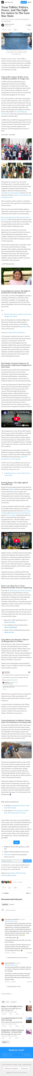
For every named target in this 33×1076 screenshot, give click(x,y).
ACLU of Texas (10, 515)
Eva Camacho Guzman (11, 919)
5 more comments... (6, 993)
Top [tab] (3, 1002)
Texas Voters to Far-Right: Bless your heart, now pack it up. (11, 1009)
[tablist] (8, 904)
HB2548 (11, 489)
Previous (6, 893)
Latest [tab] (7, 1002)
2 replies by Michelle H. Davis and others (17, 957)
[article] (16, 1010)
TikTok (18, 873)
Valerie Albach (9, 963)
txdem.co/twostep (9, 622)
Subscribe (23, 2)
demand (25, 327)
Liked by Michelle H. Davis (12, 921)
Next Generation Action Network (20, 513)
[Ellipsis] (31, 919)
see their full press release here (15, 332)
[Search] (30, 1002)
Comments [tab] (5, 904)
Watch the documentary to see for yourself (14, 458)
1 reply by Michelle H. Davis (14, 986)
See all (4, 1042)
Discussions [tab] (14, 1002)
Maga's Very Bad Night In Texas (11, 1006)
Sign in (29, 2)
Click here (7, 855)
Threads (23, 873)
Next (27, 893)
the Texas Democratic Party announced (19, 591)
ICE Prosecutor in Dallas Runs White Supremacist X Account (16, 812)
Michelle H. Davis (9, 24)
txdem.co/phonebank (10, 627)
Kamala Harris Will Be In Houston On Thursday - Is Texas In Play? (12, 1031)
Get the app (24, 1068)
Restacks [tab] (12, 904)
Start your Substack (12, 1068)
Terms (20, 1064)
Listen (29, 25)
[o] (16, 750)
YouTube (4, 875)
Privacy (15, 1064)
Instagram (13, 875)
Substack (8, 1072)
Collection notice (27, 1064)
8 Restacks (20, 882)
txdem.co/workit (9, 632)
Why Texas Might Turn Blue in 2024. (11, 1034)
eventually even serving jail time (10, 193)
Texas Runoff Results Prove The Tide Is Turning (11, 1019)
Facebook (12, 873)
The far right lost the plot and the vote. (12, 1022)
